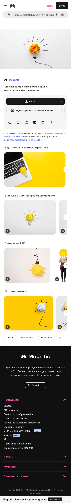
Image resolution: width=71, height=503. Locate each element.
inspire (10, 337)
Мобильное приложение (17, 443)
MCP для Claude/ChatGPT (21, 431)
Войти (62, 5)
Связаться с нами (15, 476)
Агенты (11, 435)
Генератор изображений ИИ (19, 414)
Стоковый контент (13, 426)
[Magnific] (35, 357)
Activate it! (55, 499)
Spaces (7, 405)
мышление (46, 337)
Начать (8, 457)
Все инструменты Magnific (18, 447)
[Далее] (66, 169)
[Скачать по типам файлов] (61, 101)
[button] (35, 385)
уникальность (27, 337)
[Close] (66, 499)
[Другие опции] (51, 122)
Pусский (35, 385)
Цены (50, 5)
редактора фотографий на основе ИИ (22, 139)
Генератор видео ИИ (15, 418)
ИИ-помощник (11, 410)
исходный (23, 29)
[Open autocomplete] (7, 14)
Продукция (11, 400)
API (5, 439)
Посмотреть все (38, 147)
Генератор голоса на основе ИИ (21, 422)
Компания (10, 466)
